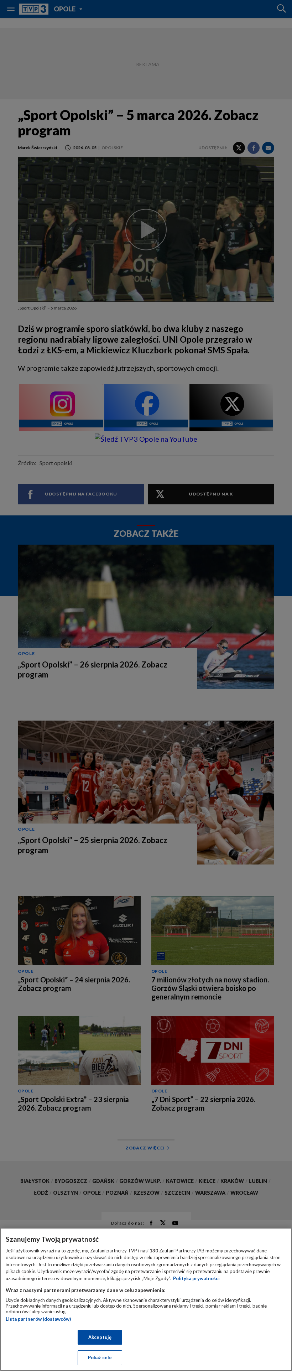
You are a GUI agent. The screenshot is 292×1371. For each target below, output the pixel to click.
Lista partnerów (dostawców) (38, 1319)
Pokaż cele (100, 1357)
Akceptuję (99, 1337)
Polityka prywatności (196, 1278)
